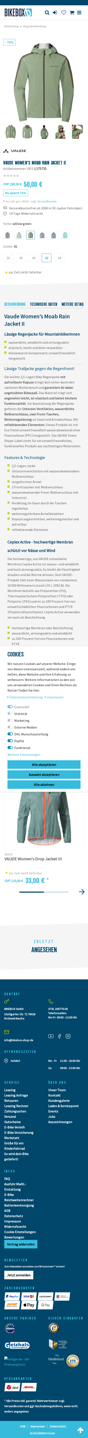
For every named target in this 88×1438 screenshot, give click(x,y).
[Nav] (82, 891)
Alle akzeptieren (44, 764)
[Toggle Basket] (72, 12)
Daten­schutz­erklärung (26, 697)
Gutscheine (12, 1122)
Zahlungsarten (15, 1111)
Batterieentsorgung (19, 1205)
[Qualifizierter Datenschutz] (74, 1362)
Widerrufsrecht (15, 1226)
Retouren (11, 1100)
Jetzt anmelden (19, 1275)
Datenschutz (13, 1216)
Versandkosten (47, 201)
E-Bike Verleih (14, 1127)
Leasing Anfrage (16, 1095)
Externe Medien (25, 727)
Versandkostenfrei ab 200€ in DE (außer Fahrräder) (45, 208)
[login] (55, 12)
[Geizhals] (18, 1346)
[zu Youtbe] (52, 1036)
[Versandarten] (12, 1387)
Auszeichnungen (60, 1122)
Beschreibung (15, 304)
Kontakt (54, 1095)
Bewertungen (14, 1237)
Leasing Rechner (16, 1106)
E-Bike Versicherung (19, 1132)
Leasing (10, 1090)
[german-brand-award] (59, 1345)
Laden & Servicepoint (63, 1106)
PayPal (19, 741)
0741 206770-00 (58, 1009)
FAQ (7, 1178)
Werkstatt (11, 1138)
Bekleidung (11, 26)
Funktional (22, 748)
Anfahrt (15, 1061)
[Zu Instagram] (69, 1036)
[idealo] (11, 1329)
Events (53, 1111)
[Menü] (79, 12)
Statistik (20, 714)
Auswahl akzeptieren (44, 774)
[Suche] (47, 12)
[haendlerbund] (57, 1362)
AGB (7, 1210)
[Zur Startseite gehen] (18, 12)
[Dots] (31, 892)
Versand (10, 1116)
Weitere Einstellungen (23, 754)
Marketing (21, 720)
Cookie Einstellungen (20, 1232)
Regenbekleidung (34, 26)
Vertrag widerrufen (21, 1244)
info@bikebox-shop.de (18, 1040)
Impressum (12, 1221)
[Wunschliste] (64, 12)
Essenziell (21, 707)
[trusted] (55, 1329)
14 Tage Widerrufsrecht (26, 214)
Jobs (51, 1116)
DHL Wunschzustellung (31, 734)
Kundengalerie (59, 1100)
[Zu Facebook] (61, 1036)
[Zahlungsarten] (12, 1296)
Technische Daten (43, 304)
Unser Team (57, 1090)
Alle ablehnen (44, 784)
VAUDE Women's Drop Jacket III (33, 858)
